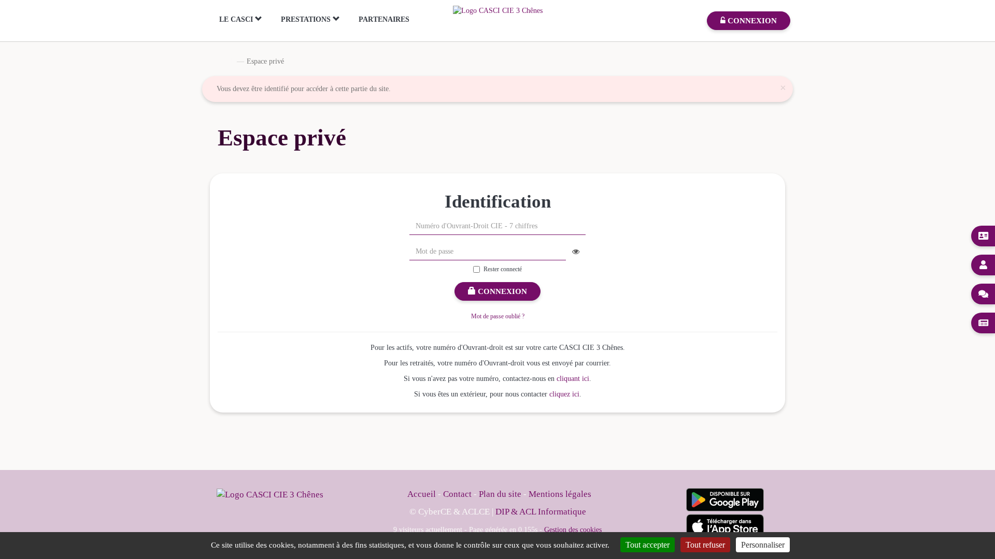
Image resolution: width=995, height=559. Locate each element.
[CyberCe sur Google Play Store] (725, 499)
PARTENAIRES (384, 19)
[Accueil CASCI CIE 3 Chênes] (498, 10)
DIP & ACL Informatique (540, 512)
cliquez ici (564, 394)
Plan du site (501, 494)
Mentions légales (560, 494)
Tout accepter (648, 544)
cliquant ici (573, 379)
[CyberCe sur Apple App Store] (725, 526)
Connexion (501, 291)
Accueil (221, 61)
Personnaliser (763, 544)
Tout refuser (705, 544)
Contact (457, 494)
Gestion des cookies (573, 529)
